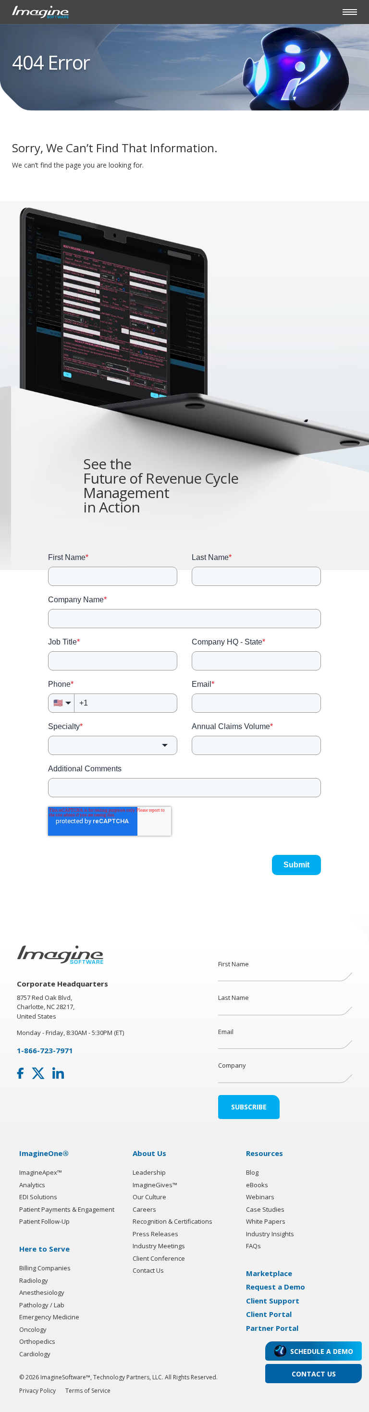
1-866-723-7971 (45, 1050)
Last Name (233, 997)
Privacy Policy (37, 1391)
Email (226, 1031)
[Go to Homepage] (40, 12)
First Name (233, 964)
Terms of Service (88, 1391)
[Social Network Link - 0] (20, 1073)
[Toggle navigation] (350, 12)
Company (232, 1065)
